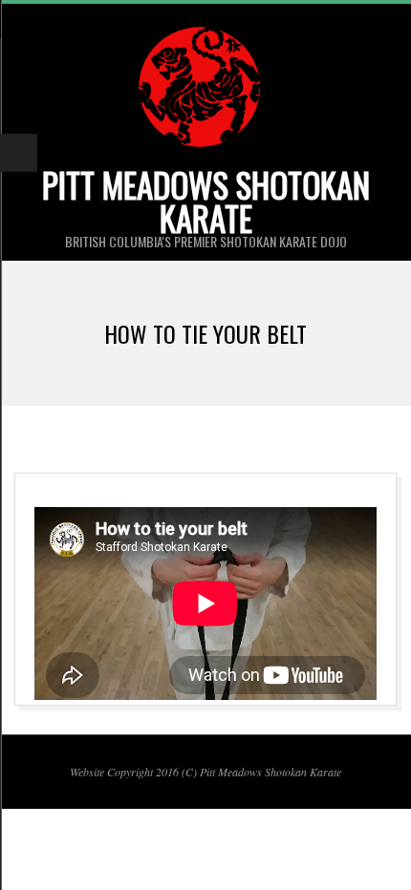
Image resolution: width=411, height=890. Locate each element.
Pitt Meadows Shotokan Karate (206, 201)
